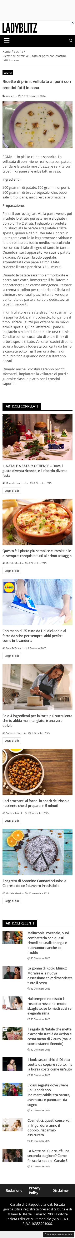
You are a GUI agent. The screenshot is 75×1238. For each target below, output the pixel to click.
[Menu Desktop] (6, 41)
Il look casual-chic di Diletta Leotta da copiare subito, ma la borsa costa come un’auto (50, 1064)
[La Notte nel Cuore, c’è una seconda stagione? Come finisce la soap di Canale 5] (12, 1155)
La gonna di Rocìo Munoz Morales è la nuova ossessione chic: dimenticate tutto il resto (50, 975)
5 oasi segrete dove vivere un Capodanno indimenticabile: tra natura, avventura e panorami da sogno (49, 1095)
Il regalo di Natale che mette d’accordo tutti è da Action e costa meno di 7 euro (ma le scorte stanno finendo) (50, 1036)
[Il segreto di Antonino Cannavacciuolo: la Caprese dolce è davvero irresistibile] (37, 852)
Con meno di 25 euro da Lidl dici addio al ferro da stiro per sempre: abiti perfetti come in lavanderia (34, 636)
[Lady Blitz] (19, 27)
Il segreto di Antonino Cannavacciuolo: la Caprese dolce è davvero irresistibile (34, 883)
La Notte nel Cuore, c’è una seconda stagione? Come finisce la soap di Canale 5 (49, 1156)
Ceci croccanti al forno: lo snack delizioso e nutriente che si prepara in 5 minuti (35, 803)
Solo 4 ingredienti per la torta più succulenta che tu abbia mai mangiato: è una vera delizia (37, 721)
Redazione (14, 1190)
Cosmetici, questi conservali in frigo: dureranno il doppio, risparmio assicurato (49, 1127)
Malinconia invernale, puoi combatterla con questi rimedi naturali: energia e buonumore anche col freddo (48, 943)
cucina (8, 72)
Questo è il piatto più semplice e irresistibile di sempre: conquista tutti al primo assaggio (37, 553)
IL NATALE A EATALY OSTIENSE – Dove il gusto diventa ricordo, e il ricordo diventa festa (35, 471)
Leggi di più (12, 491)
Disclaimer (60, 1190)
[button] (70, 40)
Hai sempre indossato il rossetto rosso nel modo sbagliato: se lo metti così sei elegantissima (50, 1005)
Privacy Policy (34, 1190)
